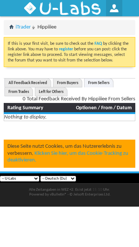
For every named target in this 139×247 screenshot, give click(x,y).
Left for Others (51, 92)
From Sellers (98, 83)
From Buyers (67, 83)
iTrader (23, 27)
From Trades (19, 92)
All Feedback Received (28, 83)
